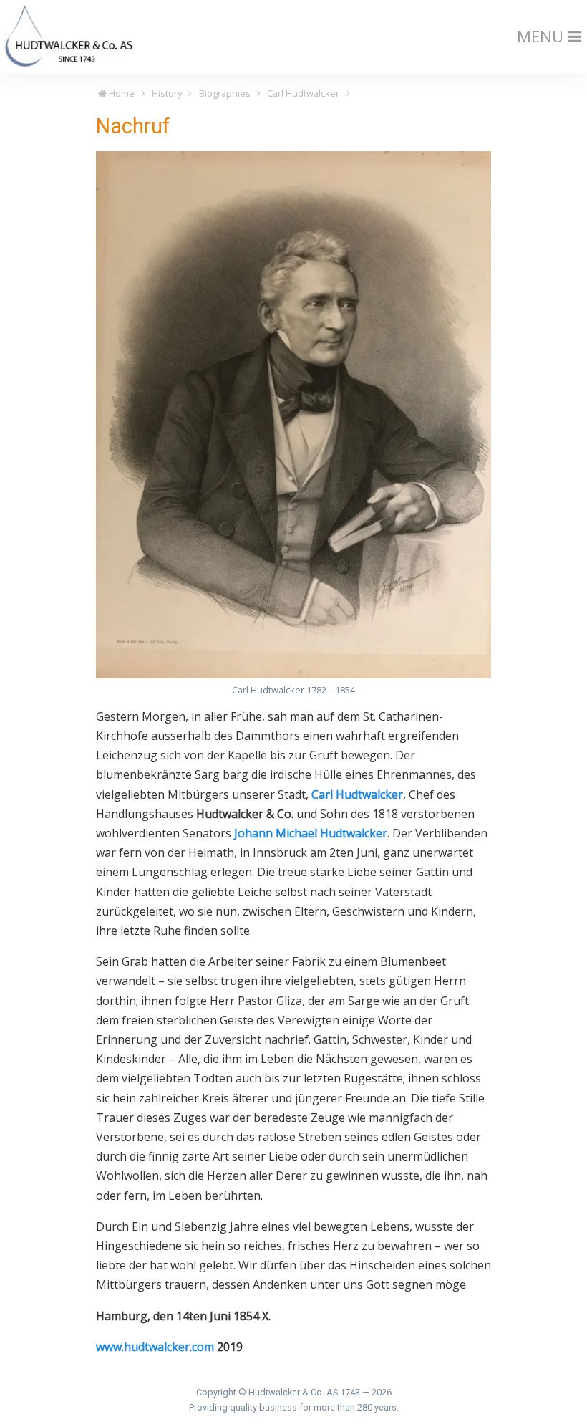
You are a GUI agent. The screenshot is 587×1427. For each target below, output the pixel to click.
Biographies (225, 93)
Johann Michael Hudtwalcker (310, 833)
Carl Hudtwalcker (303, 93)
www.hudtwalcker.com (155, 1347)
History (167, 93)
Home (121, 93)
